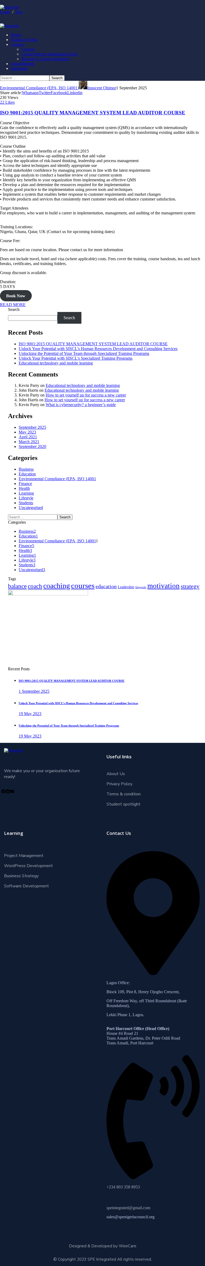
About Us (116, 774)
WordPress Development (28, 866)
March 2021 (29, 441)
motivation (163, 586)
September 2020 (32, 446)
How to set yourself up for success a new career (86, 395)
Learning (26, 493)
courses (82, 585)
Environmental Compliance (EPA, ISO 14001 (57, 478)
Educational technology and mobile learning (56, 363)
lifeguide (140, 587)
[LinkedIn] (8, 791)
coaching (56, 586)
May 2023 (27, 432)
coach (35, 586)
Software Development (26, 886)
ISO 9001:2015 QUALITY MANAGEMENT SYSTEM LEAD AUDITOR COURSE (92, 112)
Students (26, 502)
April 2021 (28, 437)
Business (26, 469)
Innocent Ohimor (101, 88)
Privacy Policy (119, 784)
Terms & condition (124, 794)
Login (5, 12)
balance (17, 586)
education (106, 586)
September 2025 (32, 427)
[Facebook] (3, 791)
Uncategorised (31, 507)
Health (24, 488)
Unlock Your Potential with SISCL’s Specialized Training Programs (75, 358)
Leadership (126, 587)
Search (13, 309)
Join (18, 12)
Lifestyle (26, 498)
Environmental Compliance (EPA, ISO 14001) (39, 88)
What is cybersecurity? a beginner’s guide (81, 404)
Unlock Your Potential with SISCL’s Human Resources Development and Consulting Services (98, 348)
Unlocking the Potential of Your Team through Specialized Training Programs (84, 353)
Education (27, 474)
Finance (25, 483)
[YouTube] (12, 791)
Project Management (24, 856)
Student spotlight (123, 804)
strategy (190, 586)
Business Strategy (21, 876)
